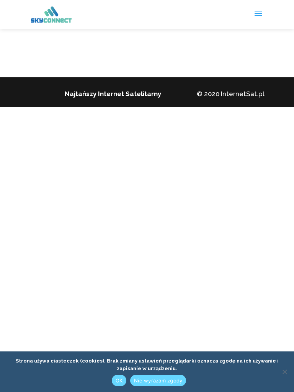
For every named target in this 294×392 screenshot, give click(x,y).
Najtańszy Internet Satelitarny (113, 94)
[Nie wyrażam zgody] (284, 372)
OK (119, 380)
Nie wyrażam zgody (158, 380)
